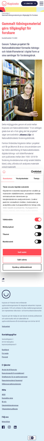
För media (5, 353)
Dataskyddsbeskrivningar (10, 405)
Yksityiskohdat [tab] (22, 178)
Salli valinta (22, 260)
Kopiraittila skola (7, 398)
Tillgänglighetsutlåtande (10, 409)
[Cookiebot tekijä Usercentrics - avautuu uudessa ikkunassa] (31, 172)
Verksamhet (6, 326)
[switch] (38, 227)
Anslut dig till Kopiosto (9, 370)
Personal (5, 357)
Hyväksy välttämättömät (22, 267)
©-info (4, 402)
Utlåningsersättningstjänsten (11, 384)
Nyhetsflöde (6, 422)
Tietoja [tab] (36, 178)
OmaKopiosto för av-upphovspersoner (14, 377)
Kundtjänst (5, 350)
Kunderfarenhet (6, 38)
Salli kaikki (22, 252)
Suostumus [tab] (7, 178)
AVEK (3, 395)
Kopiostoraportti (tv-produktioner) (13, 373)
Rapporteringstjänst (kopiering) (12, 380)
